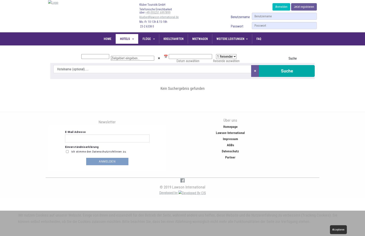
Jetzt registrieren (304, 6)
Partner (230, 157)
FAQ (258, 39)
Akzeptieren (338, 229)
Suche (293, 58)
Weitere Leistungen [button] (230, 39)
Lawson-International (230, 133)
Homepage (230, 127)
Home (107, 39)
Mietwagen (200, 39)
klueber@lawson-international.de (159, 17)
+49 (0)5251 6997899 (157, 12)
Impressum (230, 139)
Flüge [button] (147, 39)
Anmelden (281, 6)
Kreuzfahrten (173, 39)
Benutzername (240, 17)
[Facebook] (182, 180)
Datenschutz (230, 151)
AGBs (230, 145)
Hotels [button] (125, 39)
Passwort (237, 26)
